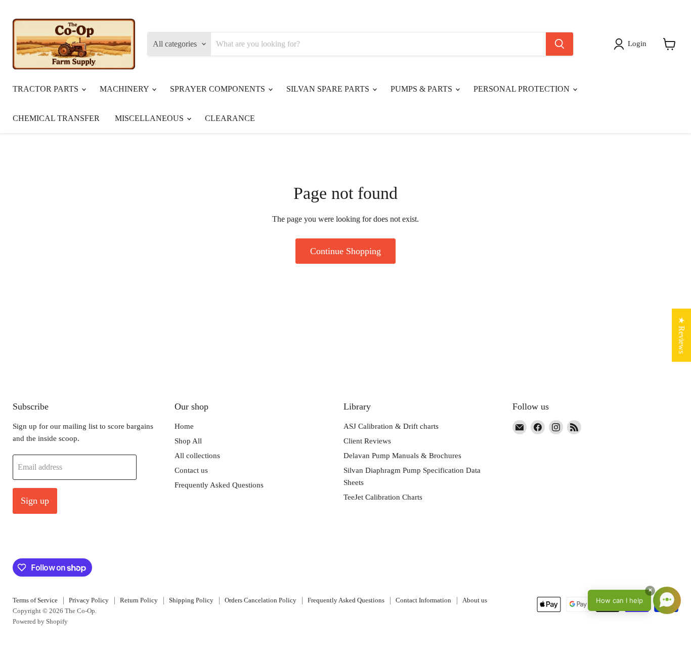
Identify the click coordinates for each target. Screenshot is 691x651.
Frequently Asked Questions (219, 485)
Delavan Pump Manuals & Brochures (402, 456)
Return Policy (139, 600)
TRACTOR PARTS (46, 89)
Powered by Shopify (40, 621)
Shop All (188, 441)
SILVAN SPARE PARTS (328, 89)
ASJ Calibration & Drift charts (391, 426)
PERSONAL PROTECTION (522, 89)
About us (474, 600)
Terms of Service (35, 600)
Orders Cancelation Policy (260, 600)
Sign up (35, 501)
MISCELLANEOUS (150, 118)
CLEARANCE (230, 118)
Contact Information (423, 600)
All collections (197, 456)
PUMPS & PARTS (422, 89)
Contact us (191, 470)
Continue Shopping (345, 251)
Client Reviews (367, 441)
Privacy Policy (89, 600)
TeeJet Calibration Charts (382, 497)
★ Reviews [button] (681, 335)
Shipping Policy (191, 600)
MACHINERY (125, 89)
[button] (632, 44)
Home (184, 426)
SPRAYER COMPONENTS (218, 89)
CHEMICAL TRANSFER (56, 118)
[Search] (559, 44)
